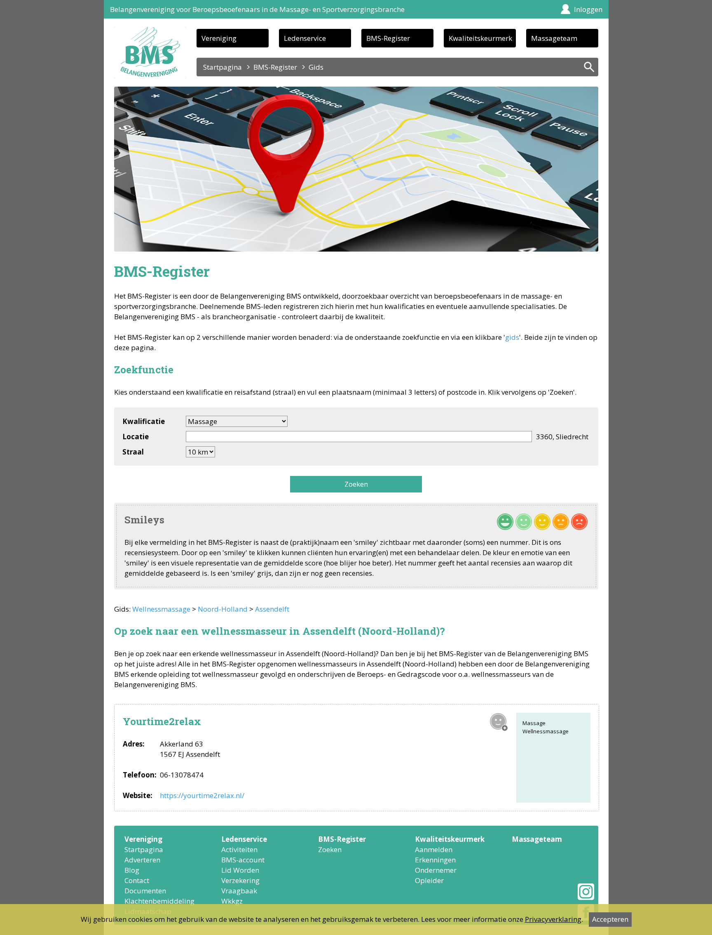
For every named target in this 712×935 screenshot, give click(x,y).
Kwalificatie (143, 421)
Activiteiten (239, 849)
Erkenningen (435, 859)
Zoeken (356, 484)
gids (512, 337)
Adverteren (142, 859)
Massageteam (554, 38)
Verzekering (240, 880)
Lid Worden (240, 870)
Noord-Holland (223, 609)
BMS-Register (388, 38)
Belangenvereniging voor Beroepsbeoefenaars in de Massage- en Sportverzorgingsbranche (257, 9)
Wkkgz (232, 901)
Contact (136, 880)
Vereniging (219, 38)
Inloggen (588, 9)
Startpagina (222, 67)
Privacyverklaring (553, 919)
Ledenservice (305, 38)
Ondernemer (436, 870)
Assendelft (272, 609)
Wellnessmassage (161, 609)
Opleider (429, 880)
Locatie (135, 436)
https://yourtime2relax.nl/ (202, 795)
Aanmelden (433, 849)
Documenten (145, 890)
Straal (133, 452)
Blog (131, 870)
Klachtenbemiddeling (159, 901)
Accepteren (610, 919)
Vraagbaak (239, 890)
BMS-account (243, 859)
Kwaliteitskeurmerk (480, 38)
